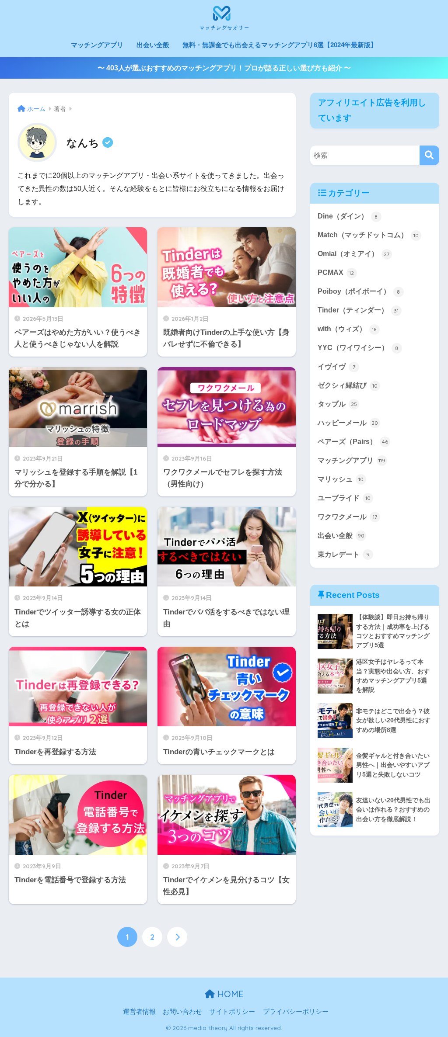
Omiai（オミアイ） (354, 253)
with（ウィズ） (347, 329)
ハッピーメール (348, 423)
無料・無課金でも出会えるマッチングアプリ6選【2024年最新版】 (279, 45)
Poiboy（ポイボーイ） (359, 291)
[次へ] (177, 937)
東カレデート (344, 554)
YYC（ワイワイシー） (358, 347)
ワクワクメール (347, 516)
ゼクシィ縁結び (348, 385)
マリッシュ (341, 479)
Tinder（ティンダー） (358, 310)
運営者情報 (139, 1011)
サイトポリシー (232, 1011)
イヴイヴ (336, 366)
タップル (337, 404)
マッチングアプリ (97, 45)
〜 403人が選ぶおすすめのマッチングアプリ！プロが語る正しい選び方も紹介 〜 (224, 68)
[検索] (429, 155)
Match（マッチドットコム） (368, 235)
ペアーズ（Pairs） (353, 441)
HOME (229, 993)
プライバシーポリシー (296, 1011)
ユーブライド (344, 498)
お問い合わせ (182, 1011)
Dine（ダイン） (348, 216)
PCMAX (336, 272)
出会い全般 (152, 45)
